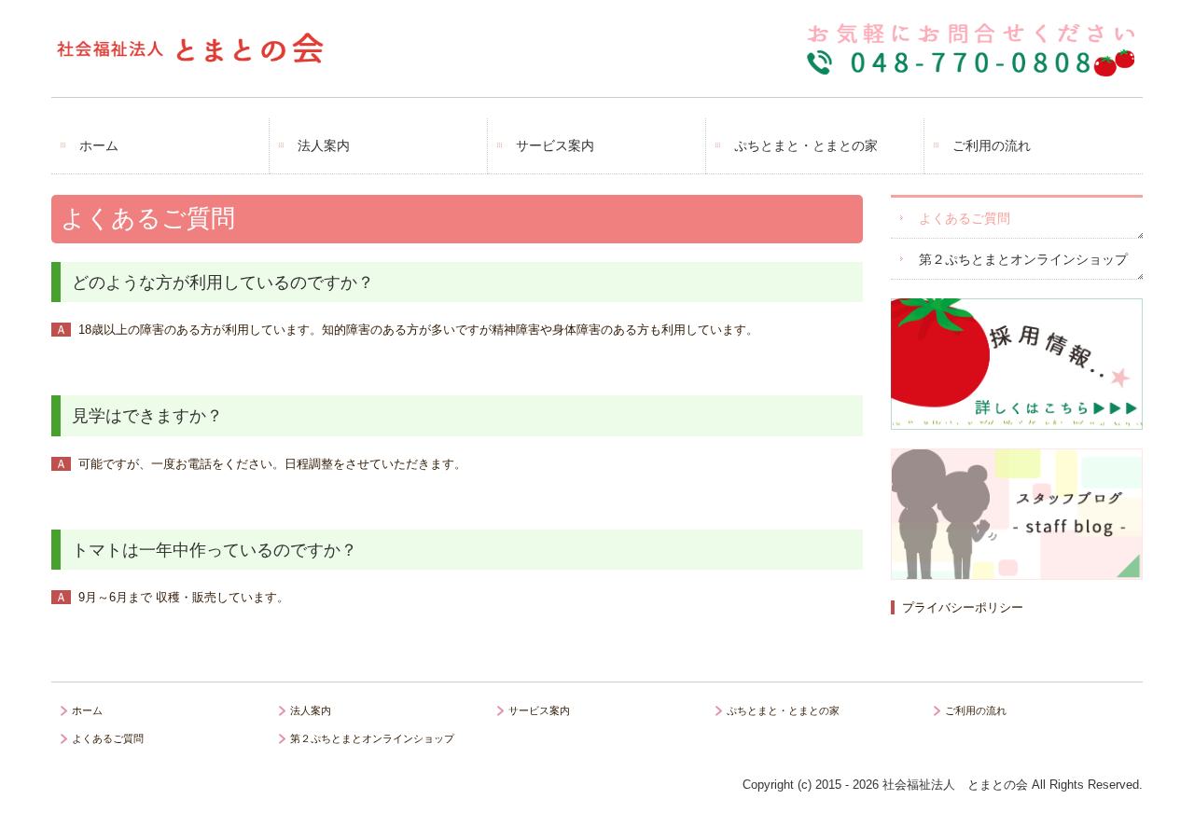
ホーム (98, 145)
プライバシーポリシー (962, 607)
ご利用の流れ (991, 145)
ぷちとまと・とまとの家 (806, 145)
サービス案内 (555, 145)
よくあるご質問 (964, 218)
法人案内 (324, 145)
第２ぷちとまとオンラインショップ (1023, 259)
